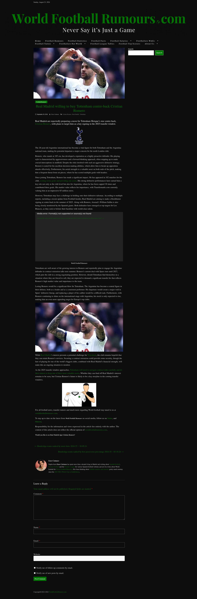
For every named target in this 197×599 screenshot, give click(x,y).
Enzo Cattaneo (55, 114)
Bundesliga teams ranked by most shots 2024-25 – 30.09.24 (61, 446)
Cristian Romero (66, 114)
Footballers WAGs (145, 41)
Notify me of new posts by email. (50, 573)
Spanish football (114, 464)
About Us (149, 43)
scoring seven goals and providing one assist (58, 180)
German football (53, 467)
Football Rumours (54, 41)
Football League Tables (102, 43)
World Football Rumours (64, 469)
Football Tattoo (43, 43)
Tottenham (83, 114)
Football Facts (98, 41)
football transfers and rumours (99, 469)
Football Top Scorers (129, 43)
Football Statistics (77, 41)
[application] (79, 236)
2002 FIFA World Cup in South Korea (66, 472)
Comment (38, 493)
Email (37, 540)
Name (37, 527)
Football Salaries (119, 41)
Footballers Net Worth (70, 43)
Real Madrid (75, 114)
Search (130, 49)
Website (37, 554)
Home (38, 41)
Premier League (70, 467)
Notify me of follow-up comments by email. (54, 567)
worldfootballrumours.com (46, 413)
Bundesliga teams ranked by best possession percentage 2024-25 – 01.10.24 (91, 451)
